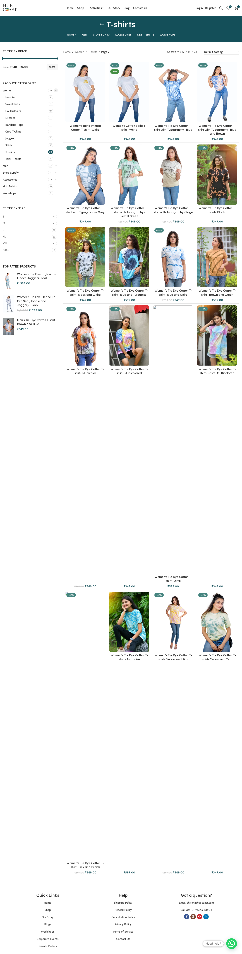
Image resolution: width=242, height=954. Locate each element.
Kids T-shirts (10, 186)
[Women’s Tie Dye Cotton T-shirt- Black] (217, 174)
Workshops (9, 193)
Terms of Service (123, 931)
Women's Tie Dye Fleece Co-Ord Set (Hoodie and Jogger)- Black (37, 301)
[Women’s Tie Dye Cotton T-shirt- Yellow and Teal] (217, 622)
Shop (48, 909)
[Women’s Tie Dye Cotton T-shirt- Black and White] (85, 257)
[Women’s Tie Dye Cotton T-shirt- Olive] (173, 439)
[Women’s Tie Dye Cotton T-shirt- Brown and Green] (217, 257)
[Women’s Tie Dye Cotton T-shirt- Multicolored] (129, 335)
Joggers (9, 138)
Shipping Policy (123, 902)
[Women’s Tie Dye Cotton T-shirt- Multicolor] (85, 335)
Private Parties (48, 946)
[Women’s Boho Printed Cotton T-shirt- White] (85, 92)
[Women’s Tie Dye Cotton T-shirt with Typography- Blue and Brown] (217, 92)
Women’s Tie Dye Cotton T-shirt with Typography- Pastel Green (129, 212)
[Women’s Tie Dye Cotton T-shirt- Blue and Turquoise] (129, 257)
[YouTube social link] (199, 916)
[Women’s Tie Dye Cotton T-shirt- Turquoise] (129, 622)
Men (5, 166)
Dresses (10, 117)
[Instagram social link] (193, 916)
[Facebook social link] (186, 916)
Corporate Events (48, 939)
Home (67, 52)
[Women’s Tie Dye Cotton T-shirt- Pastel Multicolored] (217, 335)
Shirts (8, 145)
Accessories (10, 179)
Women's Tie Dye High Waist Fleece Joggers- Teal (37, 276)
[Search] (221, 8)
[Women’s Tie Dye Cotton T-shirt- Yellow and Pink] (173, 622)
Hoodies (10, 97)
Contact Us (123, 939)
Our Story (48, 917)
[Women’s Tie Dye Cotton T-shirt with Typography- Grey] (85, 174)
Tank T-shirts (13, 159)
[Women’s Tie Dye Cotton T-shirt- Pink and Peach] (85, 726)
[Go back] (101, 24)
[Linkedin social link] (206, 916)
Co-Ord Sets (13, 111)
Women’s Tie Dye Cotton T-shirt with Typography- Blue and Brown (217, 130)
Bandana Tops (14, 124)
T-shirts (10, 152)
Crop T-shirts (13, 131)
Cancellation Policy (123, 917)
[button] (231, 943)
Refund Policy (123, 909)
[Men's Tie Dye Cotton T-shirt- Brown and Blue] (8, 327)
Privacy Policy (123, 924)
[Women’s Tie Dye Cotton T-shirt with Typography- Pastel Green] (129, 174)
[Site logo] (10, 7)
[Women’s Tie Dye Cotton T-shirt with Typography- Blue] (173, 92)
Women (7, 90)
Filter (52, 67)
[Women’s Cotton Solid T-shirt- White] (129, 92)
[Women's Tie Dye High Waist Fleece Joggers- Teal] (8, 281)
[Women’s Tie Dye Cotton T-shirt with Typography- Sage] (173, 174)
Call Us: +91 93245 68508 (196, 909)
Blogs (47, 924)
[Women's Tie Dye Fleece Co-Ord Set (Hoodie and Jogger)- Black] (8, 304)
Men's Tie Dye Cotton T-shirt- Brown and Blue (36, 322)
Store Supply (11, 172)
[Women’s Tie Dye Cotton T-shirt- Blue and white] (173, 257)
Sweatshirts (12, 104)
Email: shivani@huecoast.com (196, 902)
